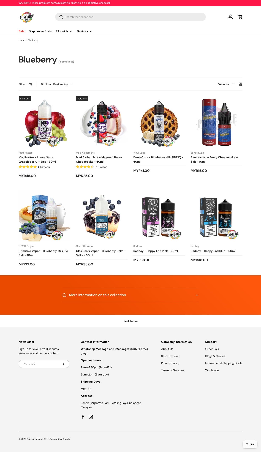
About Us (167, 349)
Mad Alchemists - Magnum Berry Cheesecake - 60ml (99, 160)
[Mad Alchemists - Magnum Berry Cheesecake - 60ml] (102, 122)
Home (22, 40)
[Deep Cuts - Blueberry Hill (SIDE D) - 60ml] (159, 122)
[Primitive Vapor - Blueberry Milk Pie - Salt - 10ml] (44, 215)
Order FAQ (212, 349)
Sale (22, 31)
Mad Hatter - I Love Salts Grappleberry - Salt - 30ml (37, 160)
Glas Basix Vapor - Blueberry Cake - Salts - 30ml (101, 253)
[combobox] (130, 17)
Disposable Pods (40, 31)
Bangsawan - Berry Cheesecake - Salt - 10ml (214, 160)
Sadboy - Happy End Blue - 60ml (213, 251)
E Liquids (62, 31)
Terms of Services (172, 370)
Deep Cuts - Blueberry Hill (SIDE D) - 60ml (158, 160)
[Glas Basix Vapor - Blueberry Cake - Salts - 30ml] (102, 215)
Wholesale (212, 370)
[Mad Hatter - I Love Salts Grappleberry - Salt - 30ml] (44, 122)
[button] (240, 17)
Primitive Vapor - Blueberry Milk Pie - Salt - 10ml (44, 253)
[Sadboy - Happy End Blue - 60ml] (216, 215)
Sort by (46, 84)
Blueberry (33, 40)
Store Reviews (170, 356)
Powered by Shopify (60, 439)
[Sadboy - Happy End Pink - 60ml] (159, 215)
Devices (82, 31)
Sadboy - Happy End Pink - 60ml (155, 251)
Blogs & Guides (215, 356)
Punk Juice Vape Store (38, 439)
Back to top (131, 321)
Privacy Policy (170, 363)
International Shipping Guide (223, 363)
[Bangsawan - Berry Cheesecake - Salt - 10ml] (216, 122)
